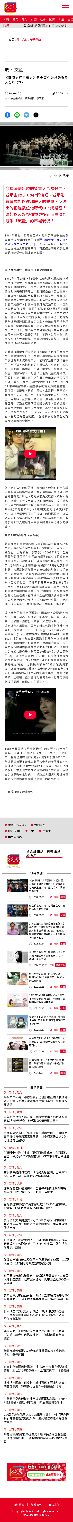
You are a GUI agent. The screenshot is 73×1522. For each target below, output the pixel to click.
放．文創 (22, 39)
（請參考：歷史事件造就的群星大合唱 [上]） (36, 242)
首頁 (11, 39)
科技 (61, 19)
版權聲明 (36, 1504)
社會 (43, 19)
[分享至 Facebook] (7, 114)
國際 (52, 19)
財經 (34, 19)
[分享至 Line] (17, 114)
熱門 (15, 19)
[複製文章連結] (36, 114)
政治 (25, 19)
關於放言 (18, 1504)
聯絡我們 (54, 1504)
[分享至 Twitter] (26, 114)
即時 (6, 19)
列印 (66, 175)
